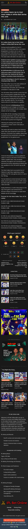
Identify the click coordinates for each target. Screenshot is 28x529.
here (14, 111)
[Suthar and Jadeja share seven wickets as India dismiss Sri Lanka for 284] (5, 300)
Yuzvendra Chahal (11, 76)
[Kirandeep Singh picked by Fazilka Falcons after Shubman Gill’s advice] (5, 276)
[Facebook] (10, 252)
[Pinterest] (18, 252)
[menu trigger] (3, 2)
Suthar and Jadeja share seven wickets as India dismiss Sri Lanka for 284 (18, 299)
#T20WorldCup (15, 105)
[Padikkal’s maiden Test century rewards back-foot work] (21, 376)
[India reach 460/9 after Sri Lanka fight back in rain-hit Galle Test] (7, 376)
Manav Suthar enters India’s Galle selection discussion (7, 404)
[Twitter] (14, 252)
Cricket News (5, 9)
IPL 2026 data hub (17, 70)
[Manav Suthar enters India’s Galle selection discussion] (7, 396)
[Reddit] (10, 256)
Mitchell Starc (20, 76)
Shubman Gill (14, 74)
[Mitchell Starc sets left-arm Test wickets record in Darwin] (21, 396)
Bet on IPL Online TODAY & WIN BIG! (14, 520)
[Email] (18, 256)
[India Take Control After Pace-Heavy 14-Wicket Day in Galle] (5, 292)
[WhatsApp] (22, 252)
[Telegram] (14, 256)
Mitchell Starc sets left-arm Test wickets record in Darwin (20, 404)
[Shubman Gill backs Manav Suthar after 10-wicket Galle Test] (5, 284)
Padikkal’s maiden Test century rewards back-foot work (21, 384)
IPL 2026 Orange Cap (17, 72)
